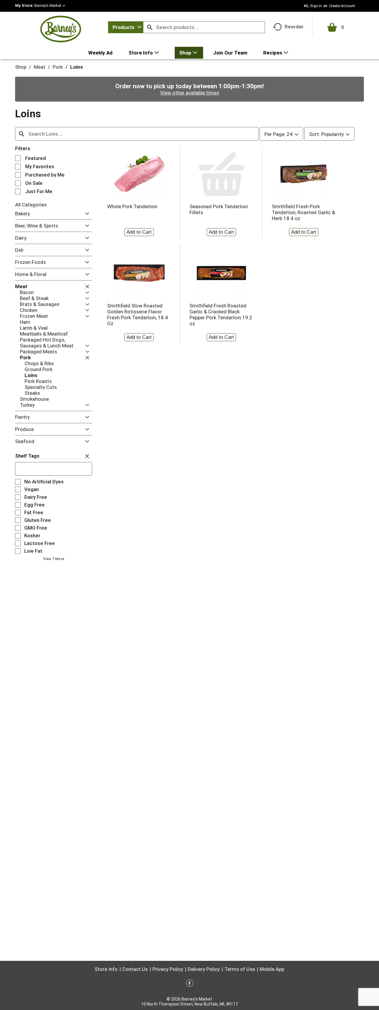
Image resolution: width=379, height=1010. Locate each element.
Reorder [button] (294, 27)
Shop (20, 67)
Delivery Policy (204, 969)
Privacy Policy (167, 969)
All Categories (31, 205)
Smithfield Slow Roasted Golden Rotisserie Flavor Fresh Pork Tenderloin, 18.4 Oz (137, 314)
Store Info (106, 969)
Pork (58, 67)
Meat (39, 67)
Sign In (316, 6)
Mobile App (272, 969)
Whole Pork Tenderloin (132, 206)
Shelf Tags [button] (27, 456)
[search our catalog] (149, 27)
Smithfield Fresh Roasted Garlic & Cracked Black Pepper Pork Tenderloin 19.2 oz (221, 314)
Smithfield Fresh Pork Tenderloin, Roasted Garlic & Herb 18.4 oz (303, 212)
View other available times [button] (189, 93)
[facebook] (189, 984)
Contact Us (135, 969)
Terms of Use (239, 969)
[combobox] (125, 27)
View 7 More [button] (53, 559)
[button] (49, 5)
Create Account (342, 6)
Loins (76, 67)
